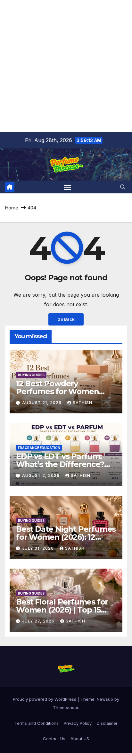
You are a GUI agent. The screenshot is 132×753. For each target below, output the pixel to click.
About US (79, 738)
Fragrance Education (39, 448)
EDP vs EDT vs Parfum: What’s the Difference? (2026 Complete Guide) (60, 464)
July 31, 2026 (38, 548)
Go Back (66, 319)
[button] (122, 187)
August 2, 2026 (41, 475)
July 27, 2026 (39, 621)
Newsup (105, 699)
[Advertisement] (66, 66)
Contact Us (54, 738)
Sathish (82, 402)
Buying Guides (31, 375)
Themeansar (65, 707)
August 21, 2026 (42, 402)
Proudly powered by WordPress (45, 699)
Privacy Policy (78, 723)
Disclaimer (107, 723)
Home (11, 208)
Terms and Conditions (36, 723)
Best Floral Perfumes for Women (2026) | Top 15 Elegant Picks (62, 609)
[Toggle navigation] (67, 186)
